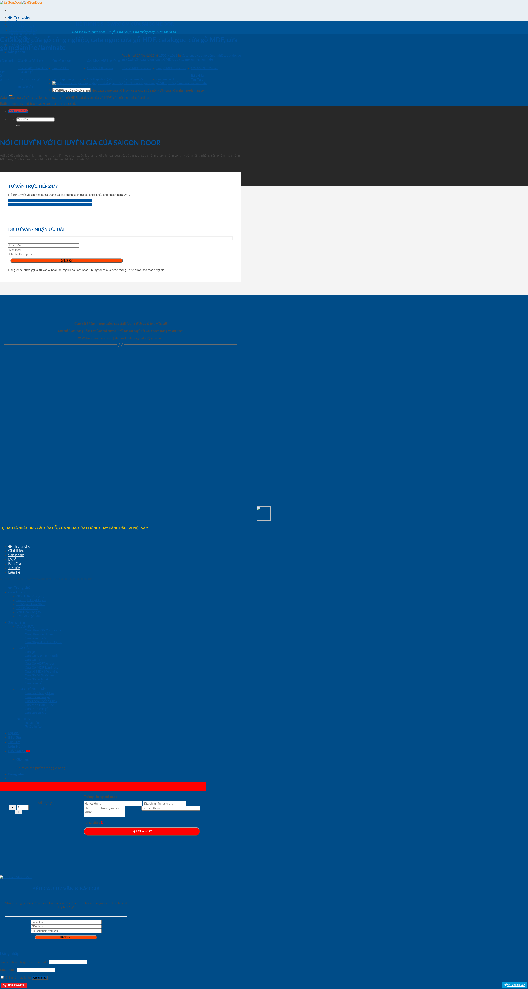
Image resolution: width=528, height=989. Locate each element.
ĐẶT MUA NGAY (142, 831)
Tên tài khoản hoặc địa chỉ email (24, 962)
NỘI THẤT (24, 718)
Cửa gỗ (30, 652)
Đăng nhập (39, 977)
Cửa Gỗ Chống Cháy (39, 693)
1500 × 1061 (168, 55)
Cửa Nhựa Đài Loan (30, 60)
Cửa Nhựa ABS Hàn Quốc (103, 60)
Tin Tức (197, 79)
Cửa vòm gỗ (25, 72)
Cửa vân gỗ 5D (166, 79)
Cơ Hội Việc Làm (28, 616)
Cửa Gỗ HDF (60, 68)
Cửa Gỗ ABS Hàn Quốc (33, 68)
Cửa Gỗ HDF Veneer (100, 68)
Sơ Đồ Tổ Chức (27, 608)
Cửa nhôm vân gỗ (29, 79)
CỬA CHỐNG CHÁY (31, 689)
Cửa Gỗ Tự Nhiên (37, 679)
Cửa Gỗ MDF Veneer (204, 68)
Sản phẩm (16, 52)
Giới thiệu (16, 21)
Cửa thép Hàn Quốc (100, 79)
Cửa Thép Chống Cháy (66, 79)
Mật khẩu (8, 969)
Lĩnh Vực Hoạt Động (23, 30)
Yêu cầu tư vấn (516, 985)
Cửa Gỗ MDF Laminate (136, 68)
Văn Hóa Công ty (28, 612)
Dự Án (13, 559)
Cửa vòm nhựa (61, 60)
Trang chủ (22, 17)
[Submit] (11, 95)
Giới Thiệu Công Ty (22, 26)
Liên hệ (14, 572)
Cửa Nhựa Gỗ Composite (43, 630)
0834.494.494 (15, 985)
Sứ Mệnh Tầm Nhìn (22, 34)
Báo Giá (197, 75)
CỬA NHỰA (25, 626)
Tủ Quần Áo (25, 87)
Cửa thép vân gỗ (132, 79)
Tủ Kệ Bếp (32, 722)
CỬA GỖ (22, 648)
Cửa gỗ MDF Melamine (171, 68)
